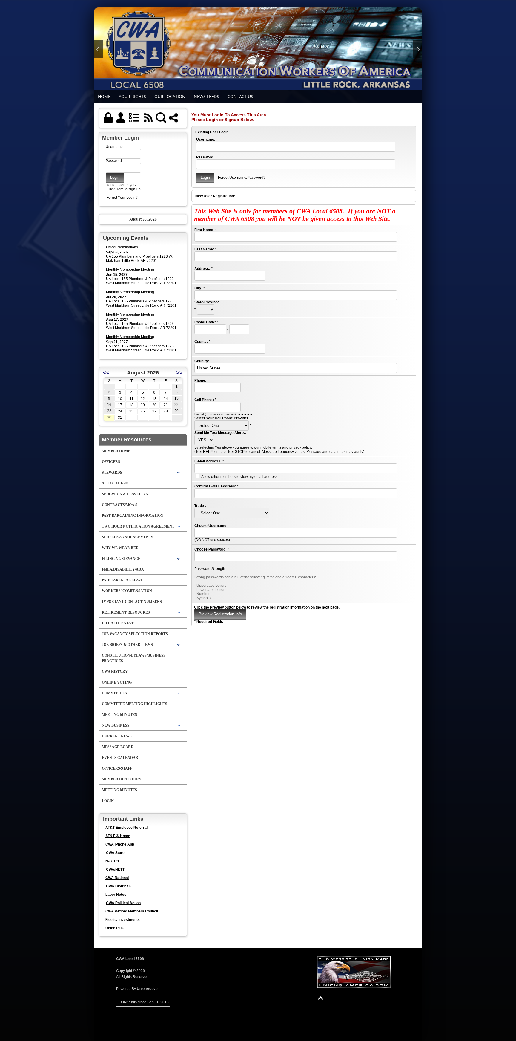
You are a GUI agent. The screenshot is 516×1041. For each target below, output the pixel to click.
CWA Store (115, 853)
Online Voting (117, 682)
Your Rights (132, 96)
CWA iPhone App (119, 844)
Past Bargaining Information (132, 515)
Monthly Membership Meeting (130, 269)
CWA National (117, 878)
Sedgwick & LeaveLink (125, 494)
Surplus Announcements (127, 537)
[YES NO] (204, 440)
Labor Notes (115, 894)
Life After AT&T (118, 623)
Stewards (112, 472)
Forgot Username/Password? (241, 177)
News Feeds (206, 96)
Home (104, 96)
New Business (115, 725)
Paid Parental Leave (122, 580)
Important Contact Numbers (132, 602)
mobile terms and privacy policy (285, 447)
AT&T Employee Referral (126, 828)
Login (108, 801)
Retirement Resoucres (126, 612)
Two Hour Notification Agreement (138, 526)
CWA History (115, 671)
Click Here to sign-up (124, 189)
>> (179, 373)
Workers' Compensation (127, 591)
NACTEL (112, 861)
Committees (114, 693)
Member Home (116, 451)
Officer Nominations (122, 247)
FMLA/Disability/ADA (123, 569)
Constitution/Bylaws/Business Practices (133, 658)
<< (106, 373)
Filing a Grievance (121, 559)
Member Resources (126, 440)
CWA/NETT (115, 869)
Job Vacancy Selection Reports (135, 634)
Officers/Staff (117, 768)
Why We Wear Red (120, 548)
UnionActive (147, 989)
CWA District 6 (118, 886)
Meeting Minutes (119, 715)
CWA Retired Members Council (131, 911)
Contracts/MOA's (119, 505)
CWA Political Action (123, 903)
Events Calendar (120, 758)
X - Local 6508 (115, 483)
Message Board (117, 747)
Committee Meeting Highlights (134, 704)
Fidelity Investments (122, 920)
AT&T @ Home (117, 836)
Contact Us (240, 96)
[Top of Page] (320, 998)
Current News (117, 736)
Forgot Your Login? (122, 197)
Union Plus (114, 928)
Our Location (169, 96)
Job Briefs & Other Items (127, 645)
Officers (111, 462)
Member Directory (122, 779)
